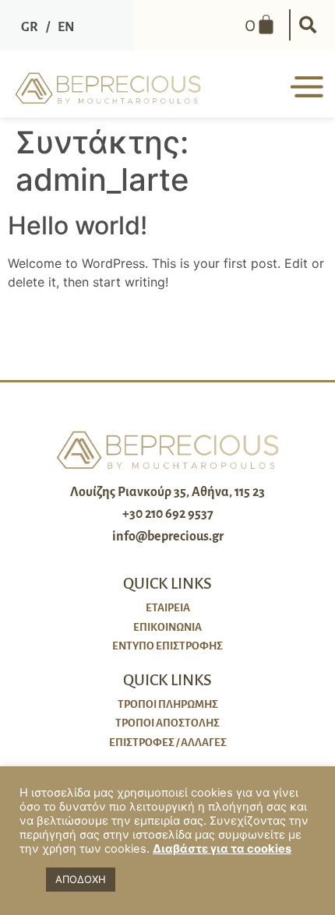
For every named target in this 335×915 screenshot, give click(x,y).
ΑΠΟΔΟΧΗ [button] (80, 879)
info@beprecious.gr (168, 537)
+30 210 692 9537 (167, 514)
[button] (307, 24)
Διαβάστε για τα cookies (222, 849)
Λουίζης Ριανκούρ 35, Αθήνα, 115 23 (167, 492)
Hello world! (77, 225)
